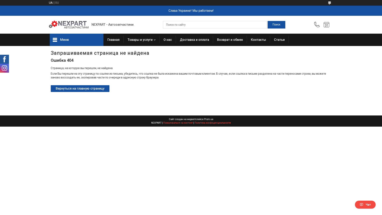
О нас (168, 40)
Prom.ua (208, 119)
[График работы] (326, 25)
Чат (368, 204)
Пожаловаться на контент (178, 122)
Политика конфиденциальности (213, 122)
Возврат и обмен (230, 40)
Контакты (258, 40)
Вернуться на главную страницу (80, 88)
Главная (113, 40)
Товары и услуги (140, 40)
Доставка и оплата (194, 40)
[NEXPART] (69, 24)
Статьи (279, 40)
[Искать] (276, 24)
